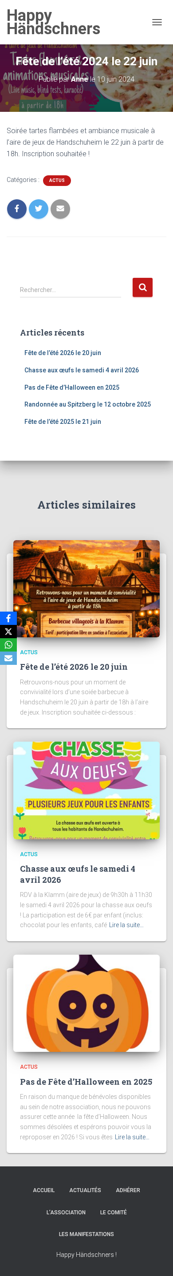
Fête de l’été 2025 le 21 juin (62, 421)
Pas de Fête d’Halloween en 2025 (71, 387)
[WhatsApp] (8, 645)
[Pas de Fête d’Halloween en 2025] (86, 1002)
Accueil (44, 1190)
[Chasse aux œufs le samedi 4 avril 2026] (86, 790)
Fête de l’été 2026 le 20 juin (62, 352)
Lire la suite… (126, 924)
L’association (66, 1212)
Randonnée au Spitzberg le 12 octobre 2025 (87, 404)
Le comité (113, 1212)
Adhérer (128, 1190)
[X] (8, 631)
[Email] (8, 658)
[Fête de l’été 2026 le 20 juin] (86, 588)
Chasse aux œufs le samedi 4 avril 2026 (81, 370)
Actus (57, 180)
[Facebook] (8, 618)
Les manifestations (86, 1234)
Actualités (85, 1190)
